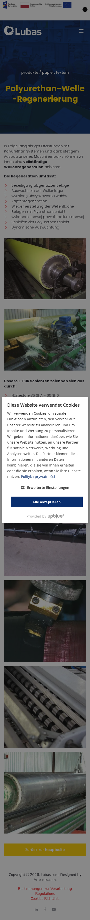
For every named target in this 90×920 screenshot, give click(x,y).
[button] (45, 487)
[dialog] (45, 460)
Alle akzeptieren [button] (46, 501)
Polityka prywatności (38, 476)
